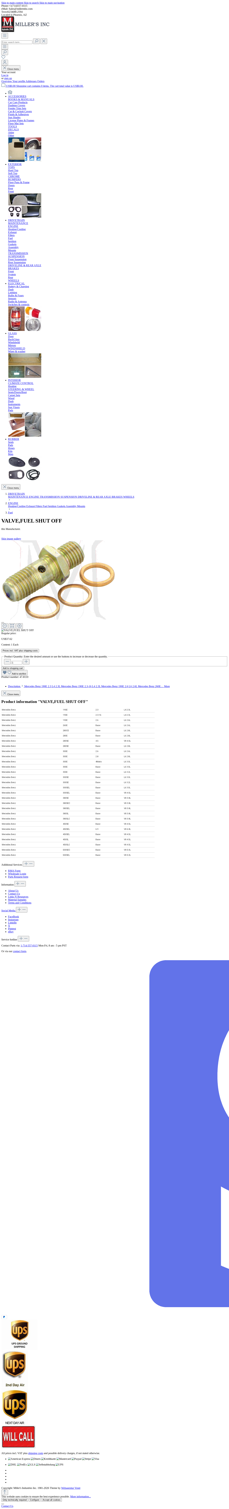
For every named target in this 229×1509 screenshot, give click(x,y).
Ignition (52, 506)
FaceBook (13, 916)
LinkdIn (12, 922)
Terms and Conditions (19, 902)
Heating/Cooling (17, 506)
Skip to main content (12, 2)
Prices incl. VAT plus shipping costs (20, 650)
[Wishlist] (3, 58)
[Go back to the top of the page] (4, 1492)
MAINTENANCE (18, 496)
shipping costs (35, 1453)
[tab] (89, 686)
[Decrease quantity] (7, 661)
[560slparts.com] (10, 93)
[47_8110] (58, 580)
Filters (39, 506)
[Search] (36, 41)
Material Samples (17, 899)
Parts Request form (18, 876)
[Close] (2, 622)
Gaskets (61, 506)
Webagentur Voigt (70, 1488)
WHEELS (128, 496)
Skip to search (31, 2)
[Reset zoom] (12, 626)
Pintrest (12, 928)
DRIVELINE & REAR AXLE (95, 496)
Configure (34, 1500)
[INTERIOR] (25, 436)
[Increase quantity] (26, 661)
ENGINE (34, 496)
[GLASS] (25, 377)
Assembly (71, 506)
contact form (19, 951)
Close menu (13, 69)
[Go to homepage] (26, 31)
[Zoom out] (4, 626)
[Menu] (4, 35)
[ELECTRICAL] (25, 330)
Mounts (81, 506)
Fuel (45, 506)
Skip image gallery (11, 538)
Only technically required (15, 1500)
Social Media (8, 910)
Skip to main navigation (52, 2)
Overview (6, 81)
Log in (4, 75)
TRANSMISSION (50, 496)
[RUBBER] (25, 480)
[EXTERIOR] (25, 217)
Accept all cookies (52, 1500)
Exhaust (31, 506)
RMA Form (14, 870)
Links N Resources (18, 896)
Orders (40, 81)
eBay (11, 931)
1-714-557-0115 (29, 945)
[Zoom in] (19, 626)
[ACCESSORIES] (25, 161)
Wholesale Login (17, 873)
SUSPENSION (69, 496)
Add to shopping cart (13, 668)
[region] (114, 586)
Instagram (13, 919)
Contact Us (14, 893)
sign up (8, 78)
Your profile (19, 81)
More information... (80, 1496)
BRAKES (117, 496)
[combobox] (16, 42)
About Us (13, 890)
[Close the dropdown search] (43, 41)
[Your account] (4, 62)
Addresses (31, 81)
